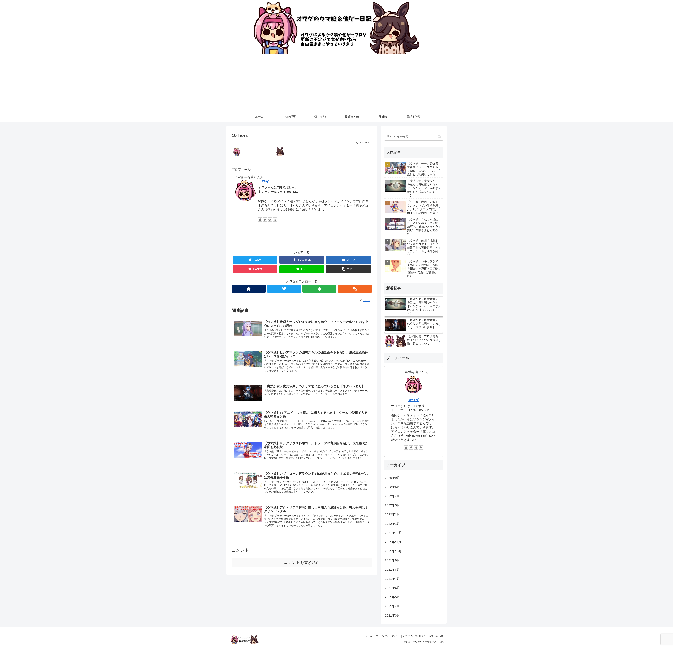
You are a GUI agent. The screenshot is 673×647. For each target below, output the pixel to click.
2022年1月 (392, 523)
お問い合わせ (436, 636)
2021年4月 (392, 606)
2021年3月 (392, 615)
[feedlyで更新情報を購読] (270, 219)
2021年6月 (392, 588)
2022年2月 (392, 514)
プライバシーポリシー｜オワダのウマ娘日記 (400, 636)
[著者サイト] (260, 219)
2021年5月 (392, 597)
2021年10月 (393, 551)
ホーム (368, 636)
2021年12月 (393, 533)
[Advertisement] (336, 85)
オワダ (263, 182)
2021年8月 (392, 569)
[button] (439, 137)
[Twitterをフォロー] (265, 219)
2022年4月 (392, 496)
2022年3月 (392, 505)
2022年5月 (392, 487)
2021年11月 (393, 542)
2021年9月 (392, 560)
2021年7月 (392, 578)
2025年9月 (392, 478)
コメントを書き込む (302, 562)
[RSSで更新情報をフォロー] (275, 219)
